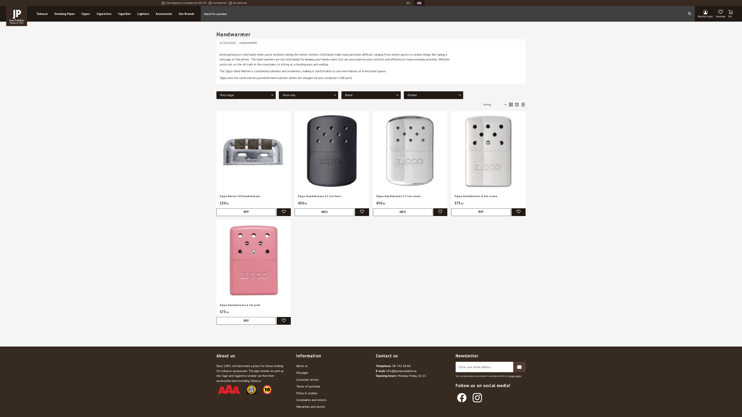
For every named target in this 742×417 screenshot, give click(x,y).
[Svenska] (408, 3)
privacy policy (515, 376)
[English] (419, 3)
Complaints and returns (311, 400)
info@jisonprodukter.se (401, 371)
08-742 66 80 (401, 366)
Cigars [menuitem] (85, 14)
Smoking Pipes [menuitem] (64, 14)
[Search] (689, 13)
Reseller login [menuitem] (705, 16)
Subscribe (519, 367)
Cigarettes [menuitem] (104, 14)
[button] (720, 14)
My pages (302, 373)
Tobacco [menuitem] (42, 14)
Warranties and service (310, 407)
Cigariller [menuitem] (124, 14)
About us (302, 366)
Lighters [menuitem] (143, 14)
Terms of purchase (308, 386)
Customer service (307, 379)
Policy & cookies (306, 393)
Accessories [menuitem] (164, 14)
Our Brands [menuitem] (186, 14)
